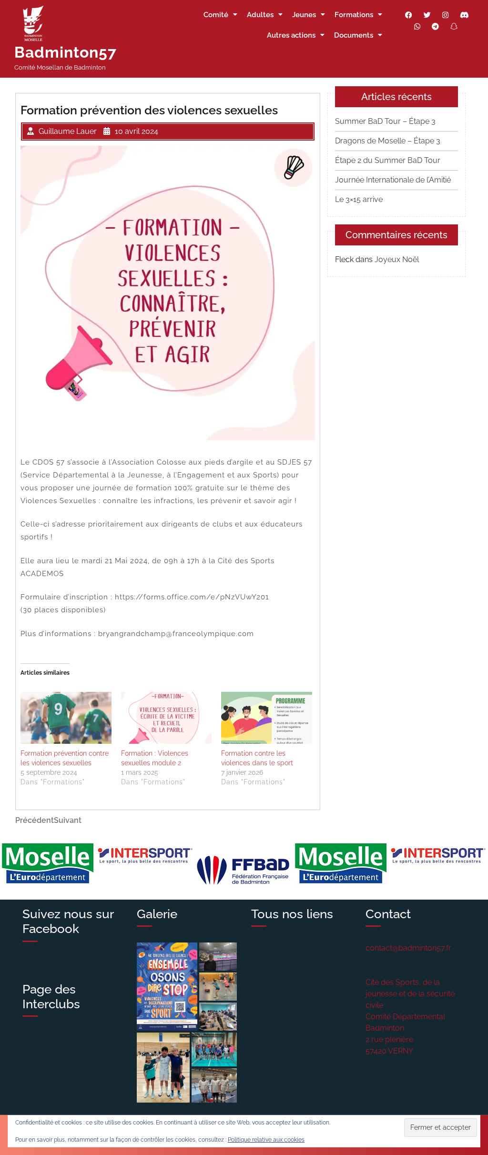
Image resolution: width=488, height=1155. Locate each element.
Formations (354, 14)
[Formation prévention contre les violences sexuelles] (66, 718)
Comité (215, 14)
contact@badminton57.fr (408, 947)
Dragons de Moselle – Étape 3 (387, 140)
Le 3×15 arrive (359, 199)
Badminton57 (65, 52)
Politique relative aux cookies (266, 1139)
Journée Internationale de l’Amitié (393, 179)
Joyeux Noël (397, 259)
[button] (167, 986)
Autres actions (291, 35)
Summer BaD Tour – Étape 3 (385, 121)
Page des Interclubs (51, 996)
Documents (353, 35)
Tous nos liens (292, 914)
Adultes (260, 14)
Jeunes (304, 14)
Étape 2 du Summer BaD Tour (387, 160)
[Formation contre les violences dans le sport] (266, 718)
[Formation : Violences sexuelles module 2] (166, 718)
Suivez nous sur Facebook (67, 921)
